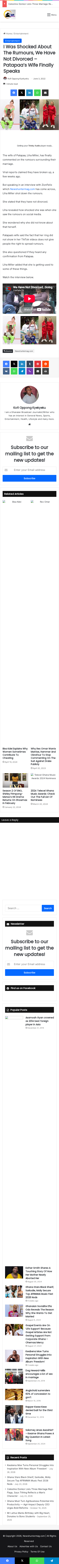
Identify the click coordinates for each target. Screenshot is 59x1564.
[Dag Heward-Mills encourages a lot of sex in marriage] (14, 1376)
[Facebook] (13, 92)
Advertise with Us (29, 1546)
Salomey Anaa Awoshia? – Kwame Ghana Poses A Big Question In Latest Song (40, 1435)
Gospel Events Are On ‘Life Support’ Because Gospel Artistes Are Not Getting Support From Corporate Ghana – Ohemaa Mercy (39, 1334)
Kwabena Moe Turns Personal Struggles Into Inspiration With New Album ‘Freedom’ (39, 1356)
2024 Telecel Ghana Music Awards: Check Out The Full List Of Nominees (43, 795)
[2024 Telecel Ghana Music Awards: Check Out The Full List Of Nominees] (43, 780)
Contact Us (46, 1546)
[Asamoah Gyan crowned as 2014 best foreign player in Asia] (14, 1138)
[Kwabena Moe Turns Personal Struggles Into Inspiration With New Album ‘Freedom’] (14, 1356)
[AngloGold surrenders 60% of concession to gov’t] (14, 1394)
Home (8, 33)
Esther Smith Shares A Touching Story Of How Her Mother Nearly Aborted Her (39, 1273)
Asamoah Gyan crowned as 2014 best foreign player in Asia (40, 1021)
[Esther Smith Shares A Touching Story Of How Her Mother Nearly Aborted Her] (14, 1272)
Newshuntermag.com (22, 189)
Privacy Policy (21, 1551)
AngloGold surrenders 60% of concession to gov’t (38, 1394)
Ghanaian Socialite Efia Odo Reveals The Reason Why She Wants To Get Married (40, 1311)
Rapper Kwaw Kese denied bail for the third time (39, 1410)
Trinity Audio (34, 146)
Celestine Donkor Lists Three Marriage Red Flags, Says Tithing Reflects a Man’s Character (29, 1492)
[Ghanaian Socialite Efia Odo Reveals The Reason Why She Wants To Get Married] (14, 1311)
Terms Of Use (37, 1551)
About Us (12, 1546)
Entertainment (21, 33)
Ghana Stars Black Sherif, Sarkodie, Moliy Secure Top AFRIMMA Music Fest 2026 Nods (40, 1292)
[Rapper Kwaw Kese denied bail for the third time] (14, 1414)
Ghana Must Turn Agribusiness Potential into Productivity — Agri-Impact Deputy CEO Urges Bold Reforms (30, 1504)
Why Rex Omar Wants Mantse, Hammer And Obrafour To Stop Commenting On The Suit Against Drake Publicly (43, 756)
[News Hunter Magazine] (9, 14)
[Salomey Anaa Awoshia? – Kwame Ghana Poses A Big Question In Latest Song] (14, 1434)
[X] (21, 92)
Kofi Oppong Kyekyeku (18, 78)
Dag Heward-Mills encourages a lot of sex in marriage (39, 1374)
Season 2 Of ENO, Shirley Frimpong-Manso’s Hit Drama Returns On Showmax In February (15, 797)
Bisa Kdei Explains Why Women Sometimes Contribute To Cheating (15, 753)
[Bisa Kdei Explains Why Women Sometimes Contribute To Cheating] (15, 623)
